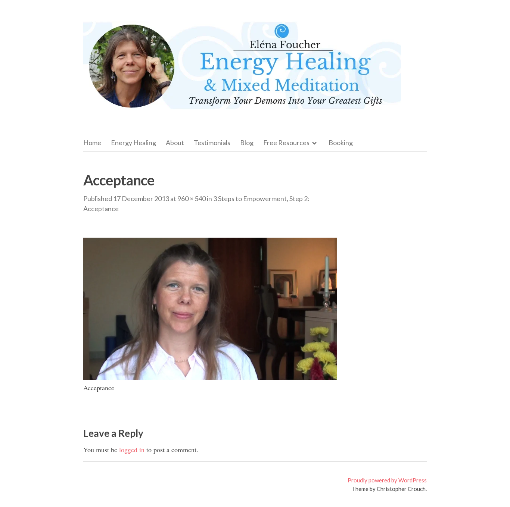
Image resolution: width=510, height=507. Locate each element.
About (175, 142)
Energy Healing (133, 142)
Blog (247, 142)
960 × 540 (191, 198)
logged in (131, 449)
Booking (341, 142)
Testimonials (212, 142)
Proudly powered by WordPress (387, 480)
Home (92, 142)
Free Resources (286, 142)
